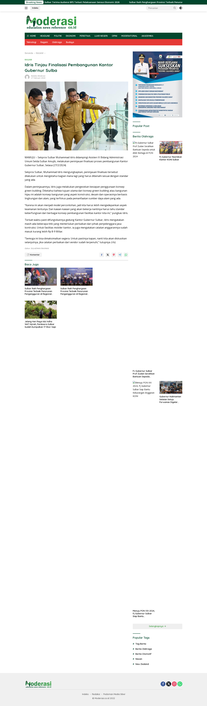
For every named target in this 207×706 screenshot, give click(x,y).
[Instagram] (174, 684)
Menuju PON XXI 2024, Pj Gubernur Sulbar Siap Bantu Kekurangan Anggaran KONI (144, 613)
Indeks (35, 8)
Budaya (70, 42)
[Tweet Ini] (107, 255)
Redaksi (96, 694)
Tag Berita (140, 643)
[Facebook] (163, 684)
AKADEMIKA (147, 35)
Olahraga (57, 42)
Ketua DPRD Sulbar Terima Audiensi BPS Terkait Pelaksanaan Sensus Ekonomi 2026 (48, 2)
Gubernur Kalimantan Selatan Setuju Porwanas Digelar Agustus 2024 (170, 399)
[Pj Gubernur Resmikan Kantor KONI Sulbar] (170, 147)
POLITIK (58, 35)
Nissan (138, 659)
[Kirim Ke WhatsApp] (126, 255)
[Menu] (27, 8)
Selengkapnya (156, 626)
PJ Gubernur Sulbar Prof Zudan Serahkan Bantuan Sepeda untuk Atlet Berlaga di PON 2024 (144, 374)
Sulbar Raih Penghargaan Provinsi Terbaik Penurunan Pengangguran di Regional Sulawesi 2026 (151, 2)
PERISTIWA (85, 35)
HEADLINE (45, 35)
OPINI (114, 35)
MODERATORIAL (129, 35)
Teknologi (31, 42)
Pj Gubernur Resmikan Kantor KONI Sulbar (170, 158)
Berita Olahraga (143, 649)
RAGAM (28, 59)
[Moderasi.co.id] (51, 21)
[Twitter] (168, 684)
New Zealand (142, 664)
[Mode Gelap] (180, 8)
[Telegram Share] (120, 255)
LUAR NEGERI (101, 35)
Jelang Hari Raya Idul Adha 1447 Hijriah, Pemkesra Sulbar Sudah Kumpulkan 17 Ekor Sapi (40, 324)
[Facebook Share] (101, 255)
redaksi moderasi (38, 76)
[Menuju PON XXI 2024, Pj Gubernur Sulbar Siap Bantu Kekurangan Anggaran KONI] (144, 494)
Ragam (44, 42)
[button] (175, 7)
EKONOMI (70, 35)
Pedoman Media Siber (114, 694)
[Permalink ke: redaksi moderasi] (27, 76)
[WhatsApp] (179, 684)
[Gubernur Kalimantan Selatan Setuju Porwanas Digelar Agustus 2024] (170, 387)
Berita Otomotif (143, 654)
